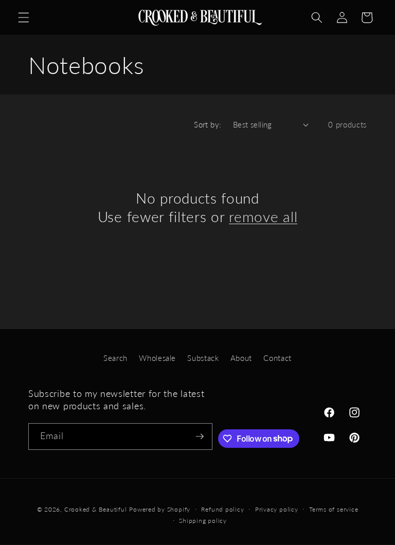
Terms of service (333, 509)
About (241, 357)
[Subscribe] (199, 436)
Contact (277, 357)
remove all (263, 216)
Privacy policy (276, 509)
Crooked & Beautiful (95, 509)
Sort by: (208, 124)
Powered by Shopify (159, 509)
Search (115, 357)
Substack (203, 357)
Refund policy (222, 509)
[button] (23, 17)
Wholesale (157, 357)
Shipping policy (203, 520)
